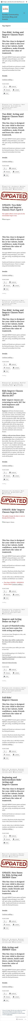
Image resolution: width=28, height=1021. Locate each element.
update (14, 303)
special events (18, 690)
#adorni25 (5, 662)
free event (4, 690)
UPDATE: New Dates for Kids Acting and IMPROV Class (12, 875)
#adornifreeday (12, 662)
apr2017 (14, 302)
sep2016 (15, 612)
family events (21, 689)
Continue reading (7, 79)
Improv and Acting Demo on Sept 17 (11, 620)
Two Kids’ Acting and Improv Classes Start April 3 (13, 312)
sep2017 (10, 189)
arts (13, 106)
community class (5, 107)
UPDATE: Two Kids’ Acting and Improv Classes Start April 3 (12, 207)
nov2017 (15, 107)
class (20, 106)
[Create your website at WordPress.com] (14, 2)
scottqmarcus (18, 104)
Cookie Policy (9, 1014)
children (16, 106)
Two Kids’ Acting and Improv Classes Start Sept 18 (13, 116)
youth (21, 492)
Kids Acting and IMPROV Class (10, 948)
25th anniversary (11, 689)
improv (11, 107)
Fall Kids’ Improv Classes (10, 698)
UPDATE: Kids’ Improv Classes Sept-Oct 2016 (13, 510)
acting (16, 689)
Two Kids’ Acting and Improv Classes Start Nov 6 (13, 34)
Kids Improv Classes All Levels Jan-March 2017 (12, 393)
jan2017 (17, 492)
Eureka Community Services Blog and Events (10, 16)
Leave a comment (7, 108)
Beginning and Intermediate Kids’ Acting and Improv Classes (11, 781)
